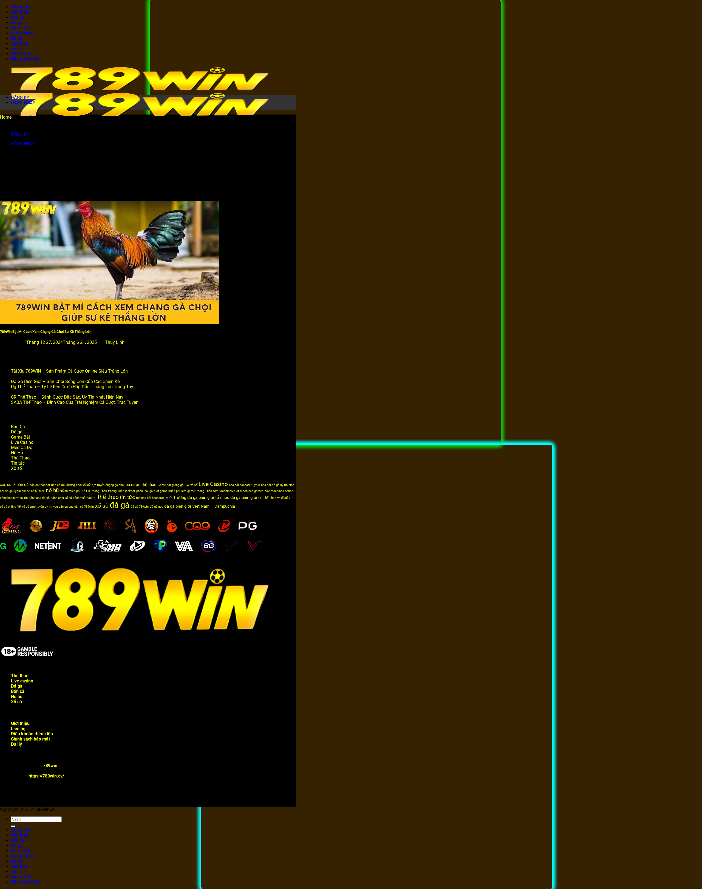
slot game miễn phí (167, 491)
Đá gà (16, 22)
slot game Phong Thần (196, 491)
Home (6, 117)
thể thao (108, 496)
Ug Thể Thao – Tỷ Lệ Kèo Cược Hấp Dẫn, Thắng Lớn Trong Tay (72, 386)
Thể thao (20, 43)
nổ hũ (52, 490)
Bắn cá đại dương (63, 485)
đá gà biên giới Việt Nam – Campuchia (199, 506)
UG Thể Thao (267, 498)
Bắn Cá (18, 426)
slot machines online (279, 491)
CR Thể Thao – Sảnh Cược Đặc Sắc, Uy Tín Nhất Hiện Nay (67, 397)
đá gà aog (156, 506)
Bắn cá (17, 17)
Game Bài (20, 437)
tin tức (127, 497)
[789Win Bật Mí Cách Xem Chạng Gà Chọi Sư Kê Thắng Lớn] (109, 322)
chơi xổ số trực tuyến (90, 485)
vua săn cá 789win (81, 506)
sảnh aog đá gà (39, 498)
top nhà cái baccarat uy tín (154, 498)
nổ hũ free (38, 491)
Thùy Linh (114, 342)
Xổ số (16, 48)
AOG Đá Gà (7, 485)
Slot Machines (223, 491)
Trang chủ (21, 7)
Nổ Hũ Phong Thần (94, 491)
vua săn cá (60, 506)
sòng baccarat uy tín (14, 498)
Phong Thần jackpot (121, 491)
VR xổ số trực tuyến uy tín (34, 506)
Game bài (20, 27)
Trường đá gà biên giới (193, 497)
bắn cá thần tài (40, 485)
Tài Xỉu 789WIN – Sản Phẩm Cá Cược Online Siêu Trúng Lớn (69, 371)
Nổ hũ (16, 38)
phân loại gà (144, 491)
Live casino (22, 33)
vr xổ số (282, 498)
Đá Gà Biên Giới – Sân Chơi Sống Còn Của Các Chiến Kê (65, 381)
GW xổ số (191, 485)
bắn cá (22, 484)
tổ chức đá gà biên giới (236, 497)
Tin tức (18, 463)
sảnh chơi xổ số (61, 498)
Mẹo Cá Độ (22, 53)
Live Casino (22, 442)
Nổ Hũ (17, 452)
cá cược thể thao (141, 484)
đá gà (119, 505)
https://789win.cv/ (46, 776)
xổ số (102, 505)
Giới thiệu (20, 12)
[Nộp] (13, 826)
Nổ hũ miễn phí (70, 491)
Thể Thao (20, 458)
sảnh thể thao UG (85, 498)
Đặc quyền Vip (25, 59)
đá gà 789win (140, 506)
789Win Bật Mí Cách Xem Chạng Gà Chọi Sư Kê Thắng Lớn (45, 332)
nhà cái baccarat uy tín (244, 485)
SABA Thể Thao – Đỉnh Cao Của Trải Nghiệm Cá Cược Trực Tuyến (74, 402)
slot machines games (249, 491)
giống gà (177, 485)
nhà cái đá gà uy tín (274, 485)
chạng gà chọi (115, 485)
